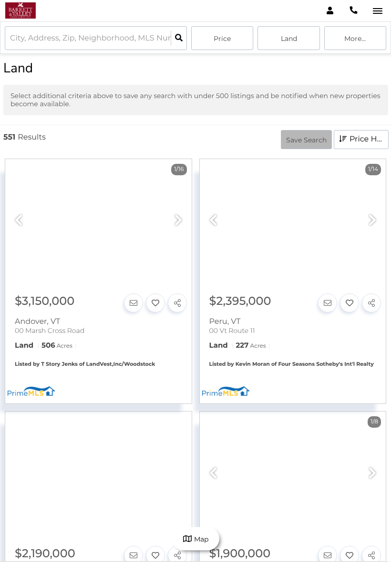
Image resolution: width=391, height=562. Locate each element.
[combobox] (11, 38)
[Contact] (133, 302)
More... (355, 38)
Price (222, 38)
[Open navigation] (377, 11)
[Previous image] (18, 220)
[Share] (177, 302)
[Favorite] (155, 302)
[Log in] (329, 10)
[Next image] (178, 220)
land (289, 38)
